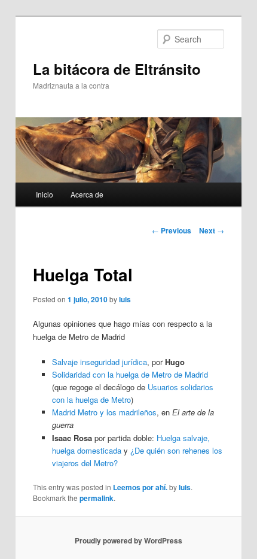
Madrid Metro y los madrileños (104, 412)
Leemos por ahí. (140, 487)
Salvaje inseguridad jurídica (99, 361)
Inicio (44, 194)
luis (125, 299)
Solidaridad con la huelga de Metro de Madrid (130, 374)
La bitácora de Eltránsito (117, 69)
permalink (96, 498)
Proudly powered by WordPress (128, 540)
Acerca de (87, 194)
